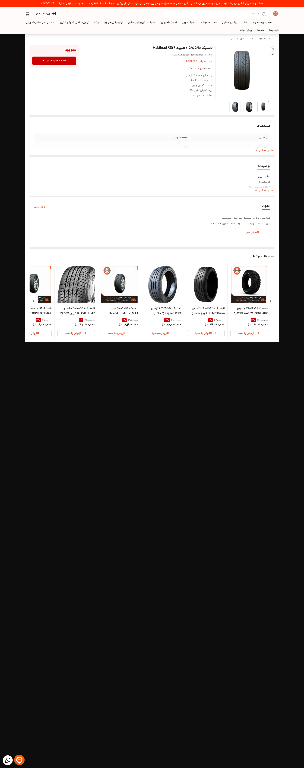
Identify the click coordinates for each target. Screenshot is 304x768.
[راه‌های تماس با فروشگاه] (8, 760)
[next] (33, 301)
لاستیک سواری (247, 38)
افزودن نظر (40, 207)
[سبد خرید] (27, 13)
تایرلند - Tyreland (266, 38)
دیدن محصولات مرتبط (54, 60)
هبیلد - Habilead (196, 61)
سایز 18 (232, 38)
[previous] (270, 301)
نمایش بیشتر (266, 150)
